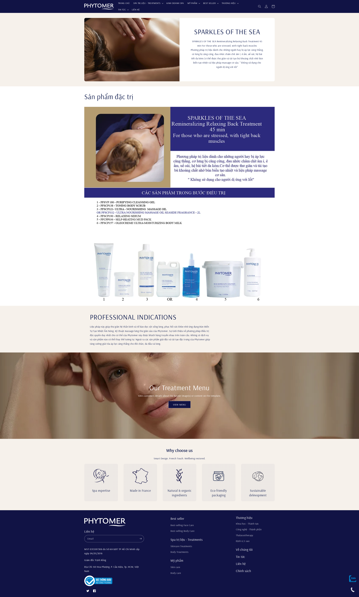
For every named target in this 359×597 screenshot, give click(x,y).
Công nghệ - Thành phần (249, 529)
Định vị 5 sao (243, 540)
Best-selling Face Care (182, 525)
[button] (148, 3)
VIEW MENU (179, 404)
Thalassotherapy (244, 535)
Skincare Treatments (181, 546)
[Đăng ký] (140, 538)
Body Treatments (179, 551)
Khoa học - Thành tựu (247, 523)
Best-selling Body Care (183, 530)
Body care (176, 572)
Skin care (175, 567)
